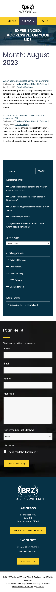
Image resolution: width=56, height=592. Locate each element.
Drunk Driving (22, 124)
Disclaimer (9, 445)
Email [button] (29, 20)
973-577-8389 (32, 547)
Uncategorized (17, 286)
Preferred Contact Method (19, 429)
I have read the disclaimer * (23, 451)
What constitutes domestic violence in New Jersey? (25, 198)
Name (7, 348)
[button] (9, 20)
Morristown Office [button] (28, 530)
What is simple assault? (20, 216)
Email (7, 363)
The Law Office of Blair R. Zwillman (31, 84)
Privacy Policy (33, 583)
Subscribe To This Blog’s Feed (24, 305)
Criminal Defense (25, 87)
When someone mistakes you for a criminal (26, 81)
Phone (7, 378)
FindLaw (40, 586)
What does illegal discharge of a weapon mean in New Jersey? (26, 188)
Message (9, 393)
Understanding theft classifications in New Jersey (27, 208)
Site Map (22, 583)
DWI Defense (16, 280)
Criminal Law (16, 266)
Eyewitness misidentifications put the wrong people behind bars (25, 225)
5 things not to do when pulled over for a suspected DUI (24, 117)
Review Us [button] (28, 561)
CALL (48, 20)
